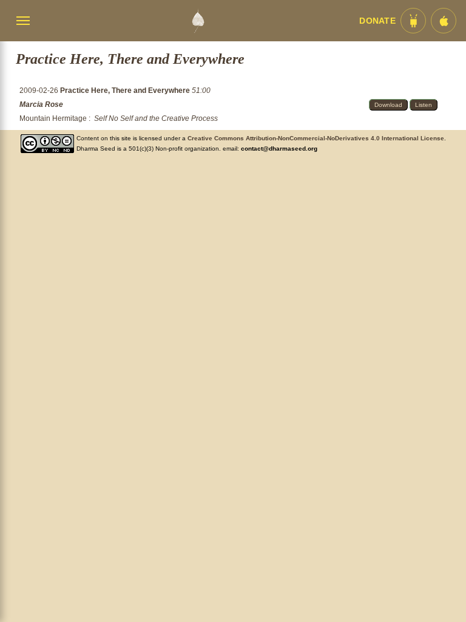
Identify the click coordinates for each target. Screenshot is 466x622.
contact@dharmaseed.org (279, 148)
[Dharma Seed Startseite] (197, 20)
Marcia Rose (41, 104)
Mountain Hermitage (53, 118)
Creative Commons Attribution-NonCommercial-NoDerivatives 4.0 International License (315, 138)
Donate (377, 21)
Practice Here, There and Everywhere (126, 90)
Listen (423, 104)
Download (388, 104)
